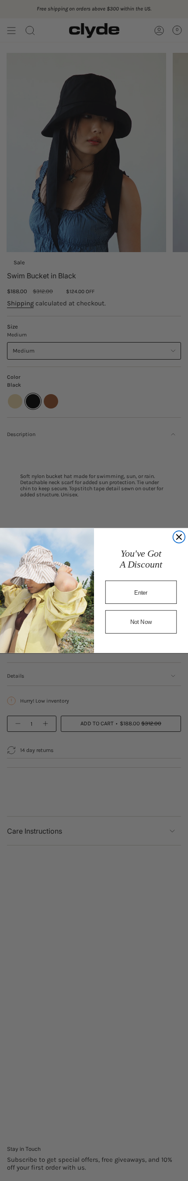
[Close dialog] (179, 537)
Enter (140, 592)
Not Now (141, 622)
